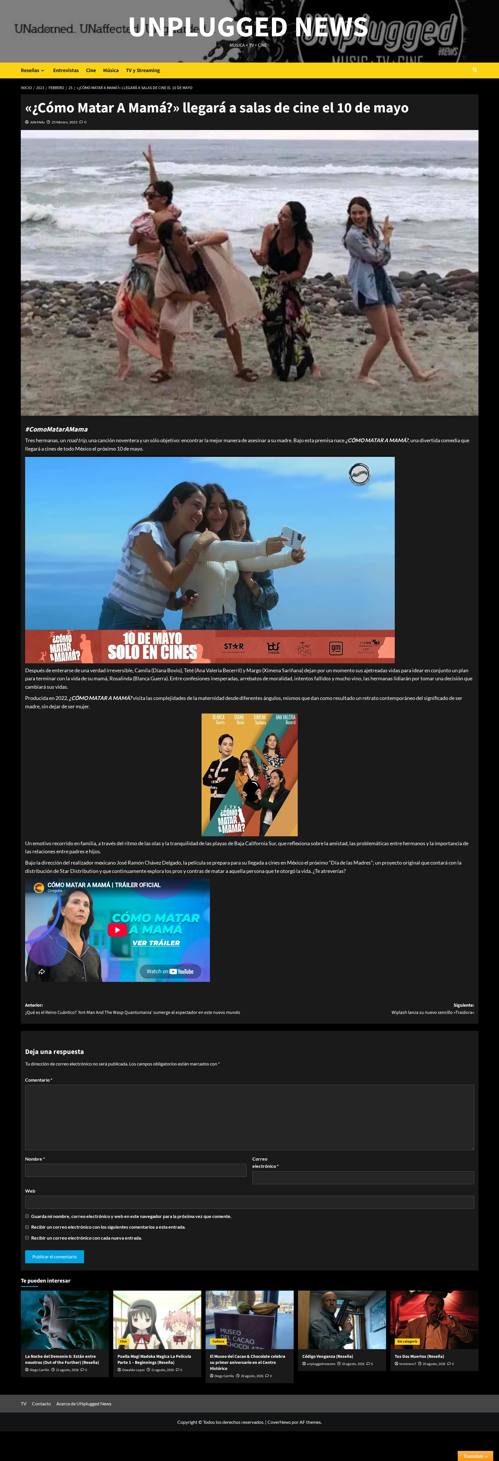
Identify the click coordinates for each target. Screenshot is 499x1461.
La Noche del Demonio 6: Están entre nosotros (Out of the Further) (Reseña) (62, 1359)
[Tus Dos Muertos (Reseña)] (434, 1320)
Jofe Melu (37, 122)
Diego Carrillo (39, 1370)
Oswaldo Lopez (133, 1370)
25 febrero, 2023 (64, 122)
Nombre (35, 1158)
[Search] (474, 70)
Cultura (218, 1341)
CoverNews (279, 1422)
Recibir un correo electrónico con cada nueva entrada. (86, 1237)
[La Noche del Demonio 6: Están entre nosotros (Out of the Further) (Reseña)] (65, 1320)
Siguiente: (433, 1009)
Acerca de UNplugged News (83, 1403)
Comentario (38, 1079)
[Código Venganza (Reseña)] (342, 1320)
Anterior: (132, 1009)
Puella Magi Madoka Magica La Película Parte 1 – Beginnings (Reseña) (154, 1359)
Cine (91, 70)
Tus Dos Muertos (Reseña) (419, 1356)
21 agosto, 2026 (67, 1370)
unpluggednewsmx (321, 1364)
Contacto (41, 1403)
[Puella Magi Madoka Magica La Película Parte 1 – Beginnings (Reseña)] (157, 1320)
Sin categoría (407, 1341)
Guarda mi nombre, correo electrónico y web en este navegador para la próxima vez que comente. (131, 1216)
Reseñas (30, 70)
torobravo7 (407, 1364)
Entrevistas (66, 70)
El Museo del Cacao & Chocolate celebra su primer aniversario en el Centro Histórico (247, 1362)
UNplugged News (248, 27)
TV (24, 1403)
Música (111, 70)
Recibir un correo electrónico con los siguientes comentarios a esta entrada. (108, 1227)
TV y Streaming (143, 70)
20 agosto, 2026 (252, 1376)
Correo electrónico (265, 1162)
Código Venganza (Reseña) (327, 1356)
